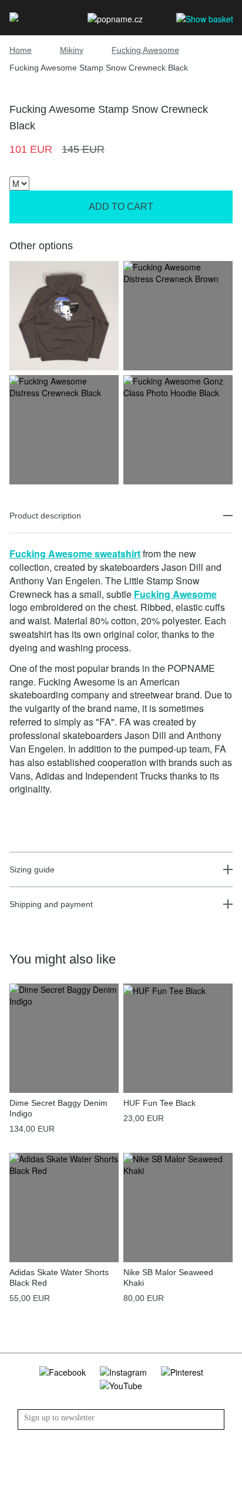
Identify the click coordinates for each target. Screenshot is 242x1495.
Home (20, 50)
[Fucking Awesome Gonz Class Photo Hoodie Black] (178, 386)
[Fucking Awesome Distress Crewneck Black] (64, 386)
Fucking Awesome (145, 50)
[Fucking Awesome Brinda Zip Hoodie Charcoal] (64, 314)
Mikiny (71, 50)
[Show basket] (204, 18)
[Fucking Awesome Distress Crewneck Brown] (178, 271)
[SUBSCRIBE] (215, 1419)
